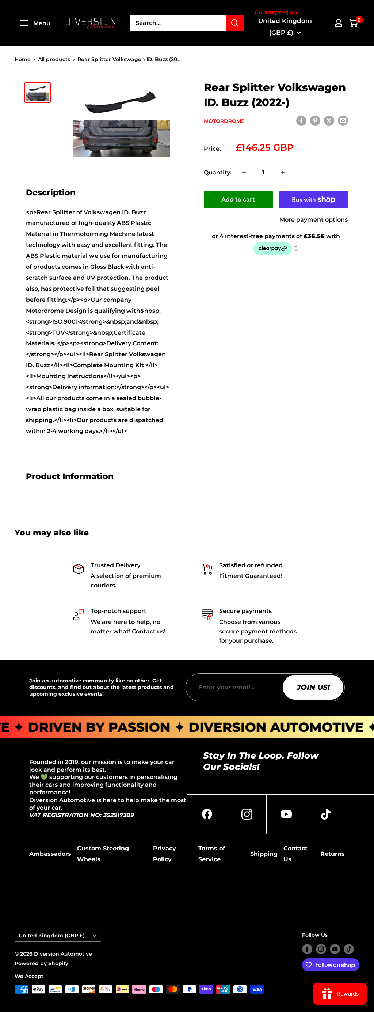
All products (54, 59)
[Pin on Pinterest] (315, 120)
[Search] (235, 23)
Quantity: (218, 172)
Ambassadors (50, 853)
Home (23, 59)
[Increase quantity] (282, 172)
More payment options (313, 219)
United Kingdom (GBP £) (52, 935)
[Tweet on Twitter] (329, 120)
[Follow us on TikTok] (349, 949)
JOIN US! (313, 687)
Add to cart (238, 199)
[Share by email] (343, 120)
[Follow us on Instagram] (321, 949)
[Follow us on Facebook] (307, 949)
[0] (353, 23)
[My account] (338, 23)
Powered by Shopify (41, 963)
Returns (332, 853)
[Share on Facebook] (301, 120)
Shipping (264, 853)
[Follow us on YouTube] (335, 949)
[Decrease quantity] (244, 172)
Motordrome (224, 121)
